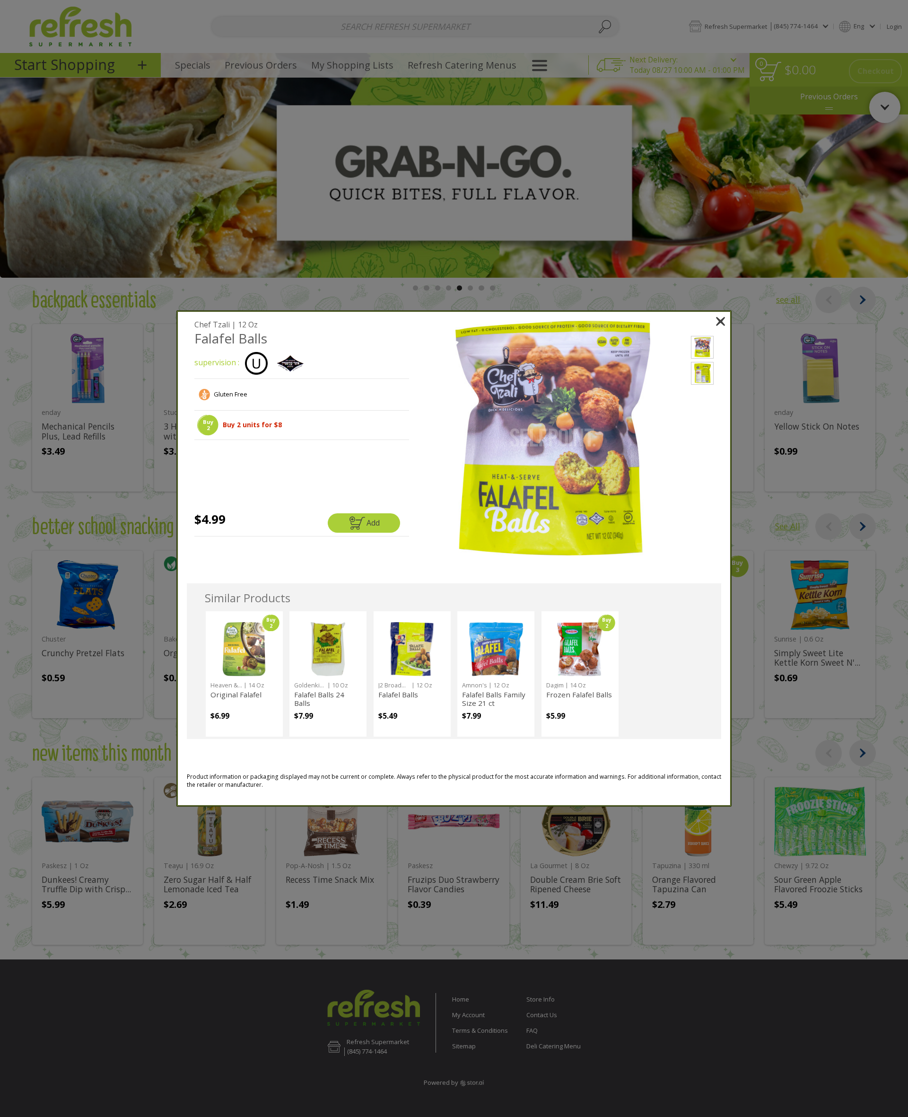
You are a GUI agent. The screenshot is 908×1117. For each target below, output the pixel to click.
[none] (244, 674)
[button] (207, 425)
